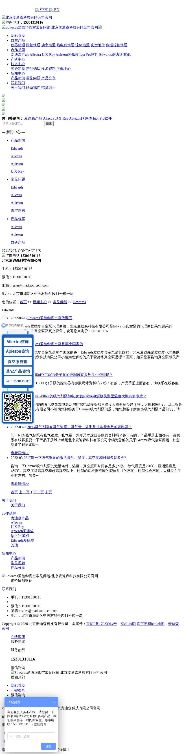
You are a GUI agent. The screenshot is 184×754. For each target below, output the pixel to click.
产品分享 (48, 78)
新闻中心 (18, 73)
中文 (44, 9)
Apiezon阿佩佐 (67, 54)
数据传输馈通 (116, 45)
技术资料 (48, 69)
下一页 (38, 492)
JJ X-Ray (48, 54)
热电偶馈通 (65, 45)
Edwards (17, 148)
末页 (48, 492)
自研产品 (18, 242)
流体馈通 (82, 45)
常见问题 (33, 78)
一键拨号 (18, 690)
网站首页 (18, 36)
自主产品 (18, 40)
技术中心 (18, 64)
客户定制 (18, 69)
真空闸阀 (18, 210)
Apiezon (17, 164)
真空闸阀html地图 (150, 624)
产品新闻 (18, 78)
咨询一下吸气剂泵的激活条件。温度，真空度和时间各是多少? (76, 458)
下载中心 (64, 69)
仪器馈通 (18, 45)
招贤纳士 (48, 87)
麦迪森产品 (20, 54)
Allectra (35, 54)
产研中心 (18, 59)
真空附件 (98, 45)
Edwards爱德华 (111, 54)
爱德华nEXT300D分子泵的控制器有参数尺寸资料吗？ (70, 375)
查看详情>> (20, 453)
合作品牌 (18, 50)
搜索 (49, 123)
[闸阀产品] (3, 109)
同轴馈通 (33, 45)
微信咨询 (18, 695)
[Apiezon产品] (3, 105)
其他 (127, 54)
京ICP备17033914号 (101, 624)
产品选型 (33, 69)
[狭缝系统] (3, 100)
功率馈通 (48, 45)
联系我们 (18, 83)
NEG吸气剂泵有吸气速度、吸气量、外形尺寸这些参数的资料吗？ (79, 427)
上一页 (24, 492)
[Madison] (3, 96)
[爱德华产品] (3, 114)
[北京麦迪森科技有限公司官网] (27, 17)
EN (56, 9)
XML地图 (128, 624)
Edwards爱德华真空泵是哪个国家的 (55, 344)
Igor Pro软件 (88, 54)
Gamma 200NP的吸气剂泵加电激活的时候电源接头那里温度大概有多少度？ (87, 396)
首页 (23, 302)
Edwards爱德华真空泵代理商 (49, 318)
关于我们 (18, 87)
